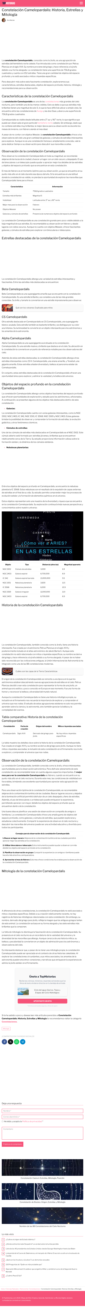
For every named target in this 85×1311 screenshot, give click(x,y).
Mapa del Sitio (26, 1298)
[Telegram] (22, 1041)
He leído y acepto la (23, 1121)
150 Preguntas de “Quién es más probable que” (24, 1265)
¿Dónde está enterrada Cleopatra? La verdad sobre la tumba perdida (32, 1244)
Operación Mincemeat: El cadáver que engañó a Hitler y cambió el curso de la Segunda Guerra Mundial (41, 1270)
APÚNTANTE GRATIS (42, 1001)
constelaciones (52, 101)
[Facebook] (4, 1041)
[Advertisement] (42, 40)
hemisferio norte (45, 123)
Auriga (40, 111)
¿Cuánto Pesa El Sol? (14, 1276)
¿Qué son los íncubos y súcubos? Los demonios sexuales (28, 1260)
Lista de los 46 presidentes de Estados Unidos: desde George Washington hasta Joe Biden (40, 1249)
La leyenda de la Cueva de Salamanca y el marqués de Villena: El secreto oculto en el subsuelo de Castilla (42, 1254)
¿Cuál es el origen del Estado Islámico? (20, 1240)
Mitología (6, 1029)
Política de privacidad (32, 1121)
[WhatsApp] (16, 1041)
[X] (10, 1041)
